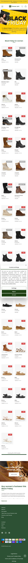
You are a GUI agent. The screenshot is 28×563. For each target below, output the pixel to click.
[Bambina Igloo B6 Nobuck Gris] (7, 74)
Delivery (3, 507)
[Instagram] (5, 532)
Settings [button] (14, 561)
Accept (14, 295)
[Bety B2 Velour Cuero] (20, 370)
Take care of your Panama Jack (9, 513)
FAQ (2, 526)
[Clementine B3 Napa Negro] (20, 256)
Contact (3, 522)
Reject (14, 291)
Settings (14, 288)
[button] (25, 555)
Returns (3, 509)
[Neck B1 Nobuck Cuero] (7, 143)
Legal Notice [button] (14, 553)
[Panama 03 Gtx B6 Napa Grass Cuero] (20, 188)
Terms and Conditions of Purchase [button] (14, 558)
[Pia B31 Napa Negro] (20, 74)
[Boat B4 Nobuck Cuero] (20, 325)
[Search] (22, 6)
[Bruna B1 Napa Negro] (7, 393)
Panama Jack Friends (6, 515)
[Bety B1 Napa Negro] (20, 393)
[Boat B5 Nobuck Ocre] (7, 325)
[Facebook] (2, 532)
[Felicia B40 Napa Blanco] (7, 97)
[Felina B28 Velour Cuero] (20, 97)
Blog (2, 517)
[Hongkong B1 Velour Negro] (20, 120)
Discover (14, 474)
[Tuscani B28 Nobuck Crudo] (7, 165)
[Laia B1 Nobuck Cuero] (7, 52)
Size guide (4, 511)
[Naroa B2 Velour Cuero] (20, 415)
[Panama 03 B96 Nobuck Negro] (20, 52)
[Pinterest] (9, 532)
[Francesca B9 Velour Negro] (7, 256)
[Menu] (2, 6)
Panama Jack (8, 546)
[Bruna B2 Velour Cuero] (7, 370)
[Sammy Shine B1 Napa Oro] (20, 347)
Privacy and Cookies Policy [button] (14, 556)
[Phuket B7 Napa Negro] (20, 143)
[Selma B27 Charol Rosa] (7, 415)
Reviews (3, 528)
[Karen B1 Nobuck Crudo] (7, 211)
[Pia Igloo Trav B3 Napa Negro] (7, 120)
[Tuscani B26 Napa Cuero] (20, 165)
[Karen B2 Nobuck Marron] (20, 211)
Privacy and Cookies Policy (9, 283)
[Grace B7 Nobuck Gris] (7, 234)
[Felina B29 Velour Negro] (20, 234)
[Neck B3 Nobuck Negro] (7, 188)
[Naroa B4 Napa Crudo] (7, 438)
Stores (3, 524)
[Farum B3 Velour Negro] (7, 302)
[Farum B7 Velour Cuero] (20, 302)
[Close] (26, 265)
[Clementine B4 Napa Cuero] (7, 347)
